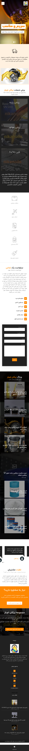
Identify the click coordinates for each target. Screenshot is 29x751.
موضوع (23, 339)
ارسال (14, 359)
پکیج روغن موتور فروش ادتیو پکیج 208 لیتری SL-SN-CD (14, 707)
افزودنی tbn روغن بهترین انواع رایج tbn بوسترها (14, 720)
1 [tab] (3, 562)
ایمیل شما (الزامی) (21, 333)
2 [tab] (2, 562)
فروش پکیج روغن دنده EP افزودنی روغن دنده (14, 732)
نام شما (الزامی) (22, 327)
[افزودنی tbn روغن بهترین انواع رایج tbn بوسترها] (14, 715)
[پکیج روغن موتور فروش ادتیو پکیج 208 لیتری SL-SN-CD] (14, 702)
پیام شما (23, 344)
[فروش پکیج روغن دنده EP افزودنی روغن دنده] (14, 727)
